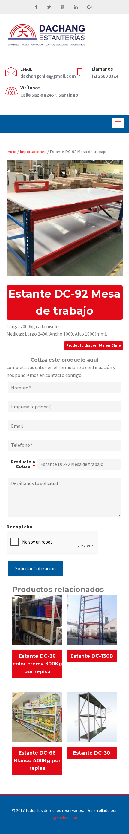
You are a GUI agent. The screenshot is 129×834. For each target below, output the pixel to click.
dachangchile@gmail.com (48, 76)
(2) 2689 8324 (105, 76)
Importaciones (33, 151)
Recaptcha (20, 527)
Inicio (11, 151)
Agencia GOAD (64, 818)
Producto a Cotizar (23, 464)
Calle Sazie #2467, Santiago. (50, 95)
